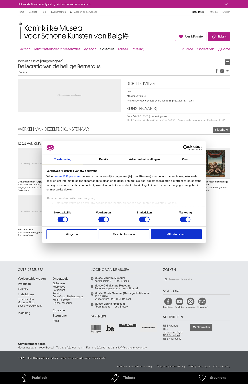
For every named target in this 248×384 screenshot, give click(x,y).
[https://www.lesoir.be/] (128, 325)
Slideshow (221, 129)
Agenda (90, 49)
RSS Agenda (170, 325)
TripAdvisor (202, 306)
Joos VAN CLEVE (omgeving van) (176, 118)
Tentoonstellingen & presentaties (57, 49)
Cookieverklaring (221, 366)
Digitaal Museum (62, 302)
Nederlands (198, 12)
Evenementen (58, 12)
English (226, 12)
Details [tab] (103, 159)
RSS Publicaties (172, 338)
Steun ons (60, 315)
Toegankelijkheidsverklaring (171, 366)
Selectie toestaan (124, 234)
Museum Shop (26, 302)
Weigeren (72, 234)
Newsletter (203, 327)
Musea (123, 49)
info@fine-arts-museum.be (131, 347)
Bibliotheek (59, 283)
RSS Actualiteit (171, 335)
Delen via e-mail (227, 71)
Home (21, 12)
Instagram (191, 306)
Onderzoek (205, 49)
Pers (44, 12)
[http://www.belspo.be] (96, 329)
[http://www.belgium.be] (110, 329)
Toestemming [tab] (62, 159)
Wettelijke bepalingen (199, 366)
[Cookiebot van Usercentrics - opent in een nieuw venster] (186, 147)
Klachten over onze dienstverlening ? (135, 366)
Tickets (222, 36)
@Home (224, 49)
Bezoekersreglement (30, 305)
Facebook (168, 306)
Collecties (107, 49)
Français (213, 12)
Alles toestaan (176, 234)
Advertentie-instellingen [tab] (144, 159)
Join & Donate (194, 36)
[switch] (103, 219)
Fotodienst (59, 289)
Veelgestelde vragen (32, 278)
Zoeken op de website (71, 12)
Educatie (187, 49)
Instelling (138, 49)
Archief (57, 293)
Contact (33, 12)
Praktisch (24, 49)
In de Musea (26, 294)
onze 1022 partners (68, 176)
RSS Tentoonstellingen (173, 330)
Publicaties (59, 286)
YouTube (179, 306)
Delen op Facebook (216, 71)
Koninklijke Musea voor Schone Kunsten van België (18, 23)
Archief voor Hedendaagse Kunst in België (68, 298)
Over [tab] (185, 159)
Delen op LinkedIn (222, 71)
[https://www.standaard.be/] (149, 327)
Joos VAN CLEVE (30, 143)
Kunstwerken (227, 62)
